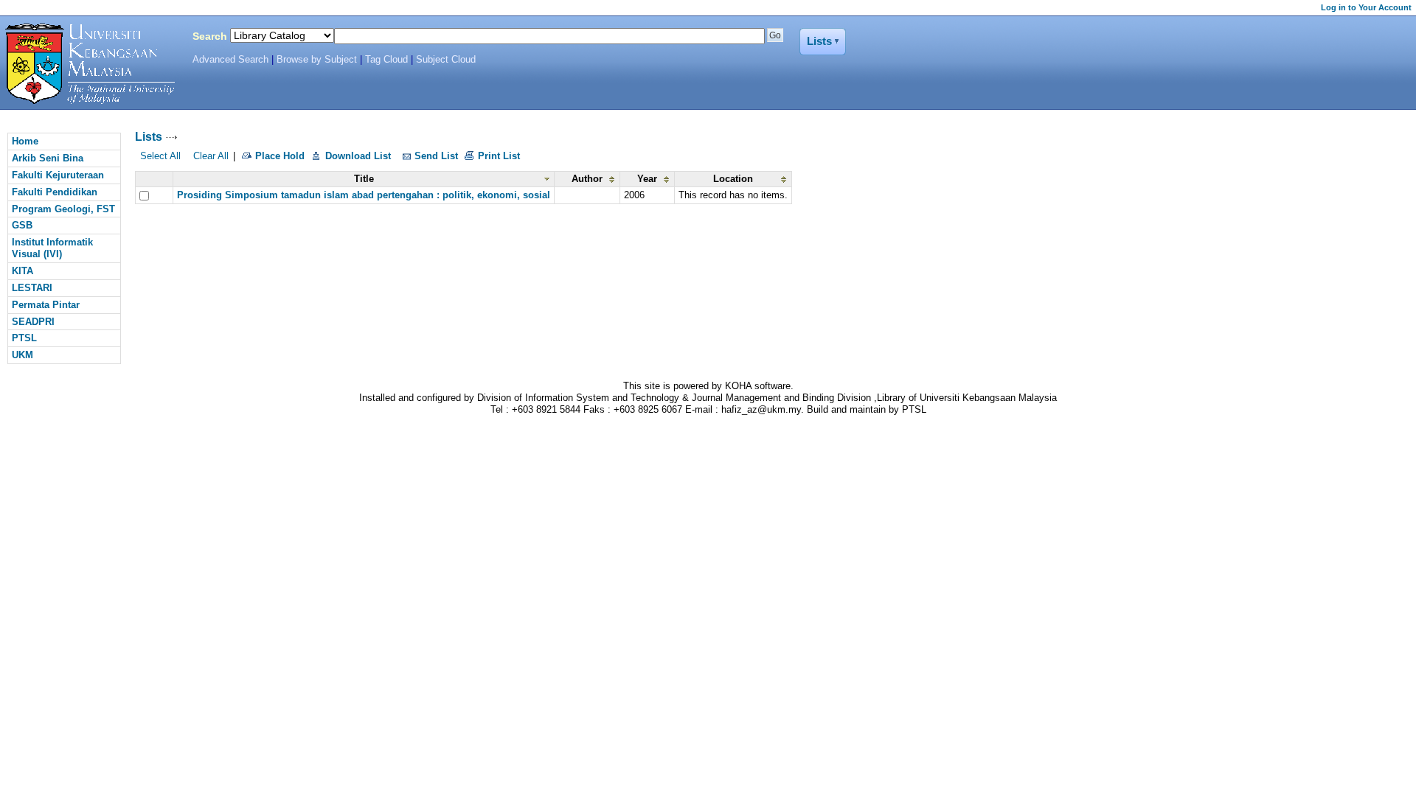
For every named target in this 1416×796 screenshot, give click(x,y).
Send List (436, 155)
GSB (22, 225)
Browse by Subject (317, 60)
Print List (499, 155)
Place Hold (280, 155)
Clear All (211, 155)
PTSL (24, 337)
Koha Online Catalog (86, 64)
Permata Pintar (46, 304)
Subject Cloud (446, 60)
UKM (22, 354)
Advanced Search (230, 60)
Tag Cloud (386, 60)
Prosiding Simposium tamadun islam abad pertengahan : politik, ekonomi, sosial (363, 194)
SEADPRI (33, 321)
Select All (160, 155)
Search (209, 36)
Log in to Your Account (1366, 7)
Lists (148, 136)
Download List (358, 155)
